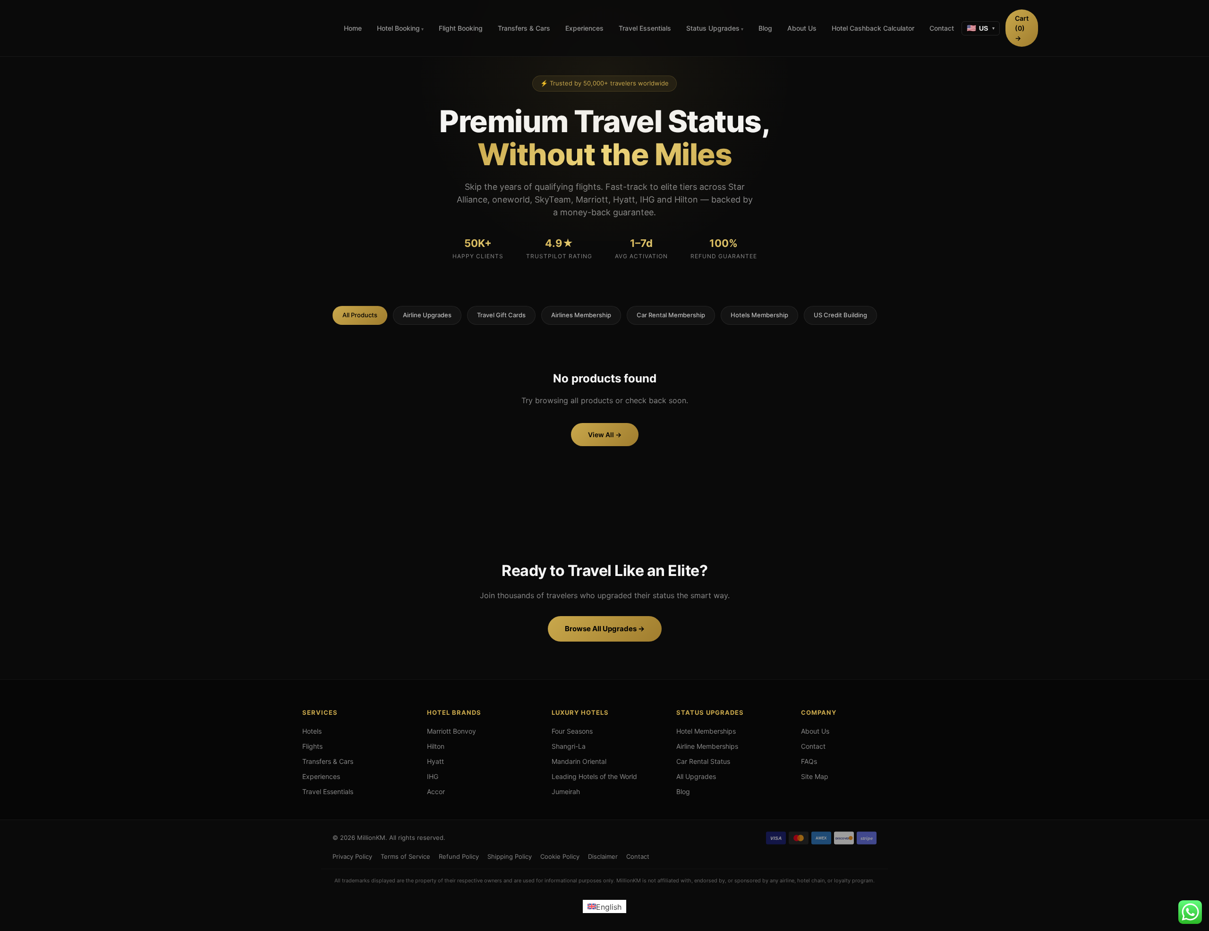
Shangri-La (569, 746)
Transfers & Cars (524, 28)
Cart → (1022, 28)
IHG (432, 776)
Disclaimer (603, 856)
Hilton (435, 746)
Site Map (814, 776)
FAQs (809, 761)
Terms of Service (405, 856)
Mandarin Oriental (579, 761)
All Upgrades (696, 776)
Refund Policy (459, 856)
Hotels (312, 731)
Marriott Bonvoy (451, 731)
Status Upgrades (713, 28)
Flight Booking (461, 28)
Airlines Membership (581, 315)
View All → (605, 435)
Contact (941, 28)
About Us (802, 28)
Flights (312, 746)
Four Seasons (572, 731)
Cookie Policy (559, 856)
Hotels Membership (759, 315)
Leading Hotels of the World (594, 776)
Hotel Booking (398, 28)
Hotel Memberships (706, 731)
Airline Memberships (707, 746)
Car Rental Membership (671, 315)
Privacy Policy (352, 856)
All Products (359, 315)
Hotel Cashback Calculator (873, 28)
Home (353, 28)
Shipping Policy (509, 856)
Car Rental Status (703, 761)
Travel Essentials (645, 28)
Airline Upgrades (427, 315)
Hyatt (435, 761)
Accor (436, 791)
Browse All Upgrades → (605, 628)
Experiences (584, 28)
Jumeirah (566, 791)
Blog (765, 28)
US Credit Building (840, 315)
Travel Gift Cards (501, 315)
